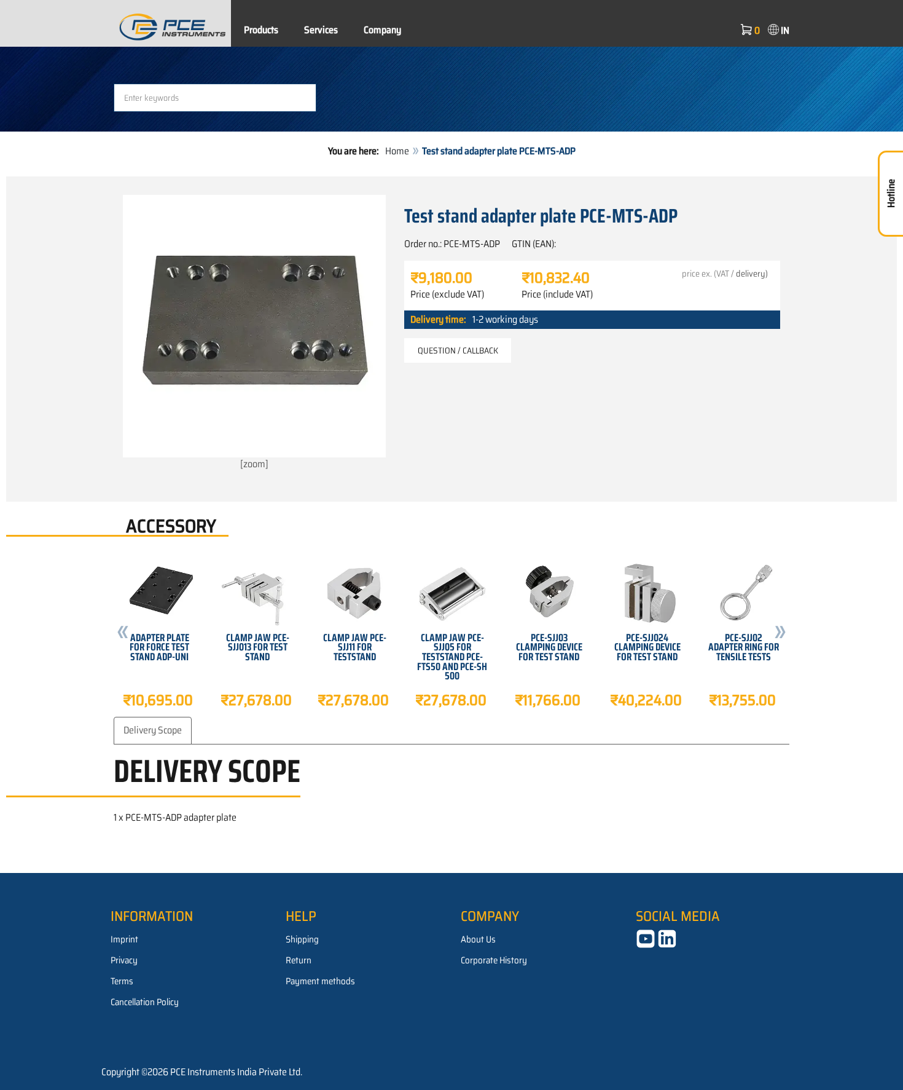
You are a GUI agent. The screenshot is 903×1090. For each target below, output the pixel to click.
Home (397, 151)
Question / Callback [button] (458, 350)
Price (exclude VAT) (447, 294)
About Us (478, 939)
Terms (122, 981)
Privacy (124, 960)
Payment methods (320, 981)
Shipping (302, 939)
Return (298, 960)
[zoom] (254, 464)
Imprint (124, 939)
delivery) (752, 273)
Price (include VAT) (557, 294)
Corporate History (494, 960)
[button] (123, 634)
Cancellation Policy (145, 1002)
